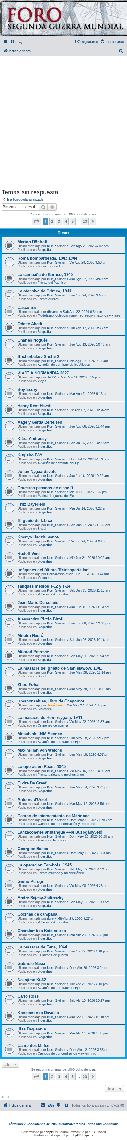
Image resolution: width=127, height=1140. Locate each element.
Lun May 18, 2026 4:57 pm (89, 754)
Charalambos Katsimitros (42, 930)
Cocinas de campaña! (38, 914)
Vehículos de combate (54, 594)
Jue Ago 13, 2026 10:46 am (89, 344)
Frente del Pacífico (52, 282)
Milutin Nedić (30, 635)
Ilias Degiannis (32, 1029)
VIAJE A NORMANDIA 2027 (43, 373)
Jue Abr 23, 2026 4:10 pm (88, 984)
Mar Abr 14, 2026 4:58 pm (88, 1033)
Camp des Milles (33, 1045)
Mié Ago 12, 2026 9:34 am (88, 361)
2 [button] (52, 221)
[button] (36, 221)
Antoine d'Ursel (32, 799)
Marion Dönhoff (32, 242)
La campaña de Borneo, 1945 (45, 274)
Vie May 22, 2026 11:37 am (89, 721)
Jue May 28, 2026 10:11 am (90, 689)
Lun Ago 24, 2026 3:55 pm (88, 295)
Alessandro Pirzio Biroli (40, 619)
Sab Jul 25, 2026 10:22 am (89, 443)
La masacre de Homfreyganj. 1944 (50, 717)
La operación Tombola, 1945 (45, 865)
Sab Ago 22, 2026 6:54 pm (82, 311)
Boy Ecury (27, 389)
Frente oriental (48, 299)
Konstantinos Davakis (38, 1012)
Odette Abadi (30, 324)
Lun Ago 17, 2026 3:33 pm (88, 328)
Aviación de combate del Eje (59, 463)
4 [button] (66, 221)
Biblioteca (45, 709)
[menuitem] (16, 41)
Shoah (42, 528)
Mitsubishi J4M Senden (40, 734)
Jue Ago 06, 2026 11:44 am (89, 426)
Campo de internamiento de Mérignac (53, 816)
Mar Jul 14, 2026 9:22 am (88, 508)
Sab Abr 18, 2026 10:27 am (89, 1000)
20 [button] (85, 221)
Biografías (45, 250)
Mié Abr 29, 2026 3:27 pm (76, 918)
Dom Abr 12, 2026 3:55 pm (89, 1049)
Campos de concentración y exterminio (67, 824)
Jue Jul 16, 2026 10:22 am (89, 475)
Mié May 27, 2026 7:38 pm (86, 705)
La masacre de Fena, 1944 (42, 947)
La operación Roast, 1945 (42, 766)
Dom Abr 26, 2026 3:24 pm (89, 967)
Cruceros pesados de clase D (45, 488)
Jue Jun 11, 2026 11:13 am (89, 607)
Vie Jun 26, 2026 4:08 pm (88, 541)
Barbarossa (56, 574)
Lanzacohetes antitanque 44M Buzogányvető (60, 832)
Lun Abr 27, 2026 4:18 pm (88, 951)
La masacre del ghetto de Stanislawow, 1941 (60, 668)
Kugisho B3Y (30, 455)
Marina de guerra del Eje (56, 496)
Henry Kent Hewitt (34, 406)
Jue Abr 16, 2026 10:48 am (89, 1017)
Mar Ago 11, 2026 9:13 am (88, 393)
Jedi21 (52, 377)
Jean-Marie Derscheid (38, 602)
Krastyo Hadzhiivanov (38, 537)
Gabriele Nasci (31, 963)
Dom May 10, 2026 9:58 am (90, 853)
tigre (50, 918)
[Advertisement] (63, 121)
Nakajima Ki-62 (32, 980)
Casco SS (27, 307)
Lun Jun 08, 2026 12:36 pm (89, 623)
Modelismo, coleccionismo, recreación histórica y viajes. (79, 315)
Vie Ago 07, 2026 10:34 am (89, 410)
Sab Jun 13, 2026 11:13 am (89, 590)
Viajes (42, 381)
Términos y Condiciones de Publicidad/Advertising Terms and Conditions (64, 1123)
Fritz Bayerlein (31, 504)
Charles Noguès (33, 340)
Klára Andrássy (32, 438)
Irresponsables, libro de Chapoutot (51, 701)
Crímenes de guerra (53, 725)
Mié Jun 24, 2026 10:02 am (89, 557)
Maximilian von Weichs (40, 750)
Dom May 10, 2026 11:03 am (90, 820)
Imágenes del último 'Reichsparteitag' (53, 570)
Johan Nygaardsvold (37, 471)
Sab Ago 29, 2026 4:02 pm (89, 246)
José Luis (55, 705)
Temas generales (50, 266)
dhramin (53, 311)
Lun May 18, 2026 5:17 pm (89, 738)
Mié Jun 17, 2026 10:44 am (88, 574)
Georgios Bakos (33, 848)
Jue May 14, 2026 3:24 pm (89, 787)
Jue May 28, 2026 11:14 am (90, 672)
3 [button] (59, 221)
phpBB (50, 1132)
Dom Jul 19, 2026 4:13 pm (89, 459)
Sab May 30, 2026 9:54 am (89, 656)
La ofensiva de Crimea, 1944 (44, 291)
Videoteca (45, 578)
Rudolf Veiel (29, 553)
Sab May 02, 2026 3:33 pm (89, 902)
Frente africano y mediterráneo (61, 774)
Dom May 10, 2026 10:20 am (91, 836)
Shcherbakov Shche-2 (38, 356)
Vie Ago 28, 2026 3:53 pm (88, 262)
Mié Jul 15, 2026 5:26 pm (88, 492)
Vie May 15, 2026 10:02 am (89, 771)
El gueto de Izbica (35, 520)
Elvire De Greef (32, 783)
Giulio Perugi (30, 881)
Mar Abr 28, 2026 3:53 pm (88, 935)
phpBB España (82, 1135)
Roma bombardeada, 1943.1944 (47, 258)
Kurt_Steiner (56, 246)
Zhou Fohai (28, 684)
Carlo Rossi (29, 996)
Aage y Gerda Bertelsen (40, 422)
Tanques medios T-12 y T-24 (44, 586)
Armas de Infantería (52, 840)
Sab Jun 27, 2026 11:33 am (89, 525)
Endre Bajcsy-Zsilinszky (40, 898)
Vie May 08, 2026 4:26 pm (88, 885)
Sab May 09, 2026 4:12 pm (89, 869)
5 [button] (73, 221)
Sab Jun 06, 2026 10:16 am (89, 639)
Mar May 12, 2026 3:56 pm (89, 803)
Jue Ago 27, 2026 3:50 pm (88, 279)
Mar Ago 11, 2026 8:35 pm (80, 377)
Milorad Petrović (33, 652)
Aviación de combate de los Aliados (64, 364)
